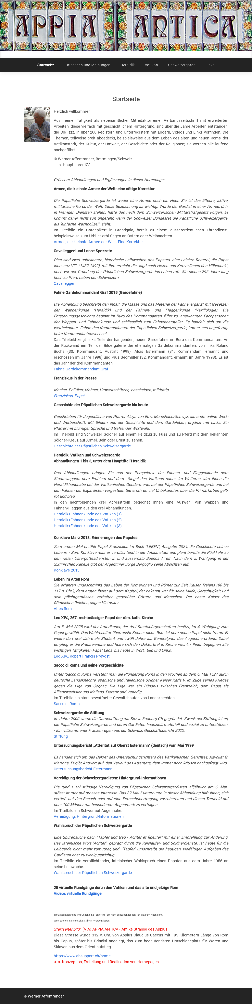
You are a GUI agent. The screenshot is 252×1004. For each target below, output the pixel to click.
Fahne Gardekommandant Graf (81, 369)
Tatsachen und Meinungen (87, 65)
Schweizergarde (181, 65)
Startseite (46, 65)
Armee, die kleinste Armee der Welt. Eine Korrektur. (99, 241)
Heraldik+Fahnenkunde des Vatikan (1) (88, 514)
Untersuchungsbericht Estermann (83, 769)
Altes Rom (63, 608)
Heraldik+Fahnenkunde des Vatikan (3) (88, 525)
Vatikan (151, 65)
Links (210, 65)
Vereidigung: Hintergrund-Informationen (89, 816)
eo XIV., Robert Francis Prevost (83, 656)
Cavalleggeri (65, 283)
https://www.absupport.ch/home (82, 956)
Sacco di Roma (67, 703)
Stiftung (61, 736)
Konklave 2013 (67, 570)
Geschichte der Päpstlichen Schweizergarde (92, 446)
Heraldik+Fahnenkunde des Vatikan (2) (88, 520)
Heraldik (127, 65)
